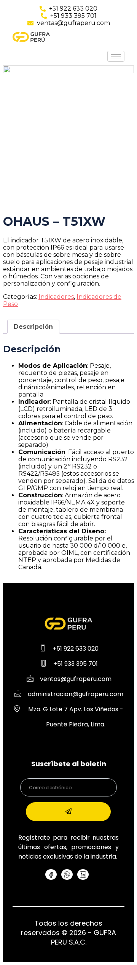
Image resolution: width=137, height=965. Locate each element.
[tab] (33, 327)
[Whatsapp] (67, 874)
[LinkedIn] (83, 874)
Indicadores (56, 296)
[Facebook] (51, 874)
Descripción (33, 326)
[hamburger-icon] (115, 56)
